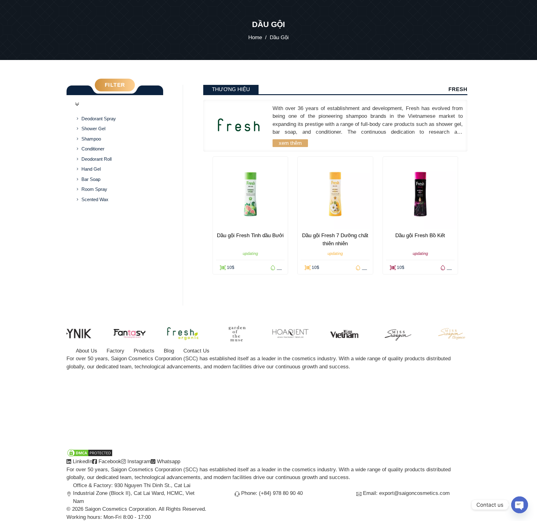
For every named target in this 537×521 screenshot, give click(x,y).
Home (255, 37)
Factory (115, 351)
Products (144, 351)
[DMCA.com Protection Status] (90, 453)
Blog (169, 351)
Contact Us (196, 351)
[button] (114, 104)
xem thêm (290, 143)
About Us (86, 351)
